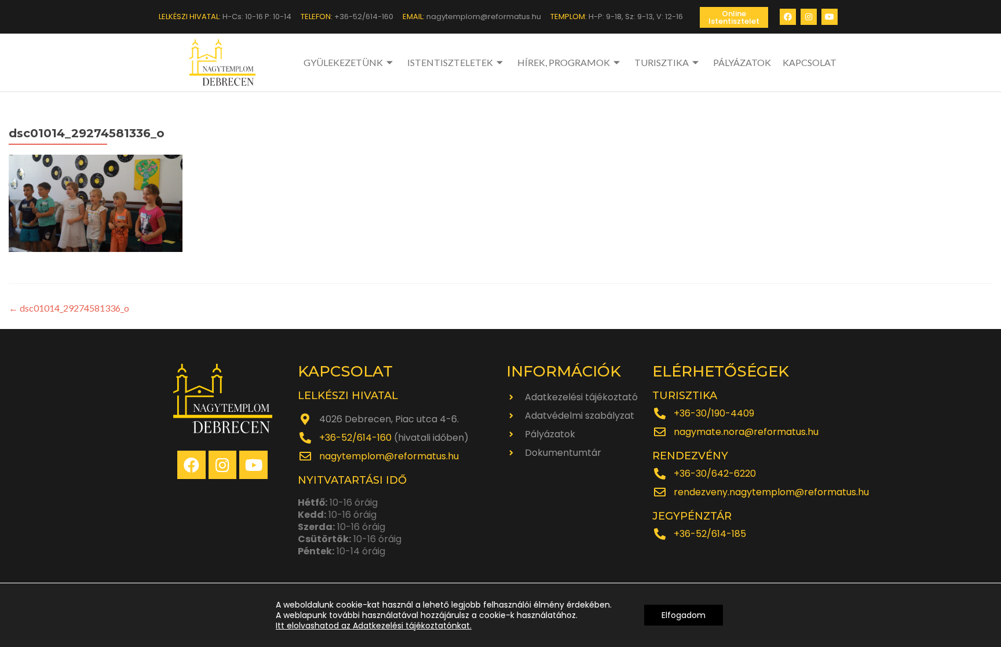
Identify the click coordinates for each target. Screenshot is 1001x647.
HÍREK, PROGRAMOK (563, 62)
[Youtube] (829, 17)
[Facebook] (788, 17)
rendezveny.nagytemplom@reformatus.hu (771, 492)
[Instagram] (809, 17)
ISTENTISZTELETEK (450, 62)
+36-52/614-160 (355, 437)
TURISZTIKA (661, 62)
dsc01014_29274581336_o (69, 307)
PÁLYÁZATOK (742, 62)
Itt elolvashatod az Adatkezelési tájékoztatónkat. (374, 625)
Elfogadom (684, 615)
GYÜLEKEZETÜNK (343, 62)
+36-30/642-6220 (715, 473)
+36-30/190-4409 (714, 413)
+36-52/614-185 (710, 533)
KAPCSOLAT (809, 62)
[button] (734, 17)
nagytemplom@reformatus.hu (389, 456)
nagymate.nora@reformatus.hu (746, 431)
